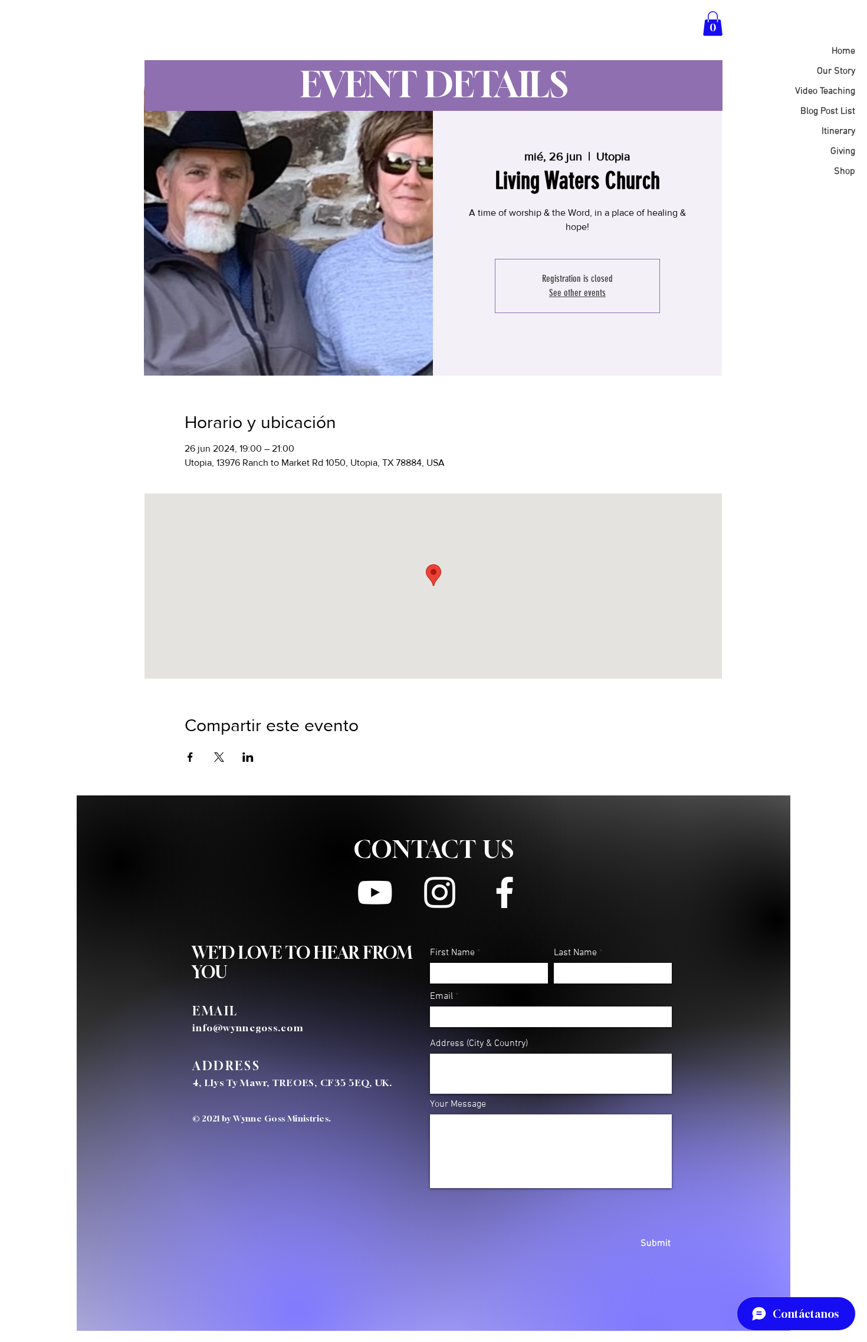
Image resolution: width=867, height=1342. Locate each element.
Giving (842, 151)
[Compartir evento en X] (219, 757)
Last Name (575, 953)
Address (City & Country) (479, 1043)
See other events (577, 292)
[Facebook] (505, 892)
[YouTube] (375, 892)
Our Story (836, 71)
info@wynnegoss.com (248, 1028)
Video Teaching (825, 91)
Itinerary (838, 131)
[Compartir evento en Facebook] (190, 757)
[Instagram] (440, 892)
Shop (844, 171)
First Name (452, 953)
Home (843, 51)
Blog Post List (827, 111)
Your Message (458, 1104)
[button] (712, 23)
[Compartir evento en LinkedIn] (248, 757)
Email (441, 996)
